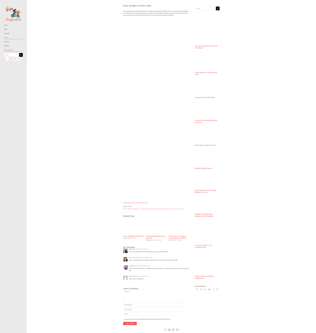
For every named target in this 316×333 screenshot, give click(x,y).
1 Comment (159, 240)
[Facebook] (197, 289)
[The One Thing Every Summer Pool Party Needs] (207, 27)
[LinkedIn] (209, 289)
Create (148, 208)
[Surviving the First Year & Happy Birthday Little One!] (207, 179)
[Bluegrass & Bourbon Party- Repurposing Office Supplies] (207, 203)
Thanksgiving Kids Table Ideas (205, 97)
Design (151, 208)
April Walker (131, 265)
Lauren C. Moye (132, 257)
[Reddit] (205, 289)
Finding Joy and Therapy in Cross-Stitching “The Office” (177, 237)
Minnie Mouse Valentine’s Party (205, 145)
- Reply (146, 249)
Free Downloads (160, 208)
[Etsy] (7, 59)
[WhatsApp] (213, 289)
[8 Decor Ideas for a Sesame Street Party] (207, 60)
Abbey (130, 249)
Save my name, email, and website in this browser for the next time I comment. (147, 319)
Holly (126, 208)
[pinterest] (15, 59)
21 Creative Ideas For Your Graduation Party (203, 246)
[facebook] (19, 59)
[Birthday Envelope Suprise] (207, 157)
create (183, 208)
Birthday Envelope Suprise (203, 168)
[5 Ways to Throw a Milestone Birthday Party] (207, 262)
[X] (201, 289)
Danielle (130, 276)
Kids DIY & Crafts (168, 208)
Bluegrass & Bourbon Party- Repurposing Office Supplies (204, 215)
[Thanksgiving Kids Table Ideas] (207, 86)
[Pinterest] (217, 289)
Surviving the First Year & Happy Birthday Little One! (205, 191)
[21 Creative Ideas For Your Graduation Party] (207, 230)
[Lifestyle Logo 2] (13, 5)
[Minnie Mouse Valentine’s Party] (207, 134)
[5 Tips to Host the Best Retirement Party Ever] (207, 109)
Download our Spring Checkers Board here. (135, 203)
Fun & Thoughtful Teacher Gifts (133, 236)
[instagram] (11, 59)
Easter (154, 208)
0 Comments (175, 208)
